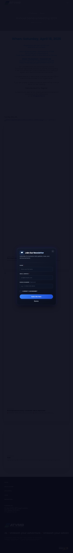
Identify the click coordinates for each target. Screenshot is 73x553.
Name (22, 265)
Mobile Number (28, 282)
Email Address (25, 273)
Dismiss (36, 301)
